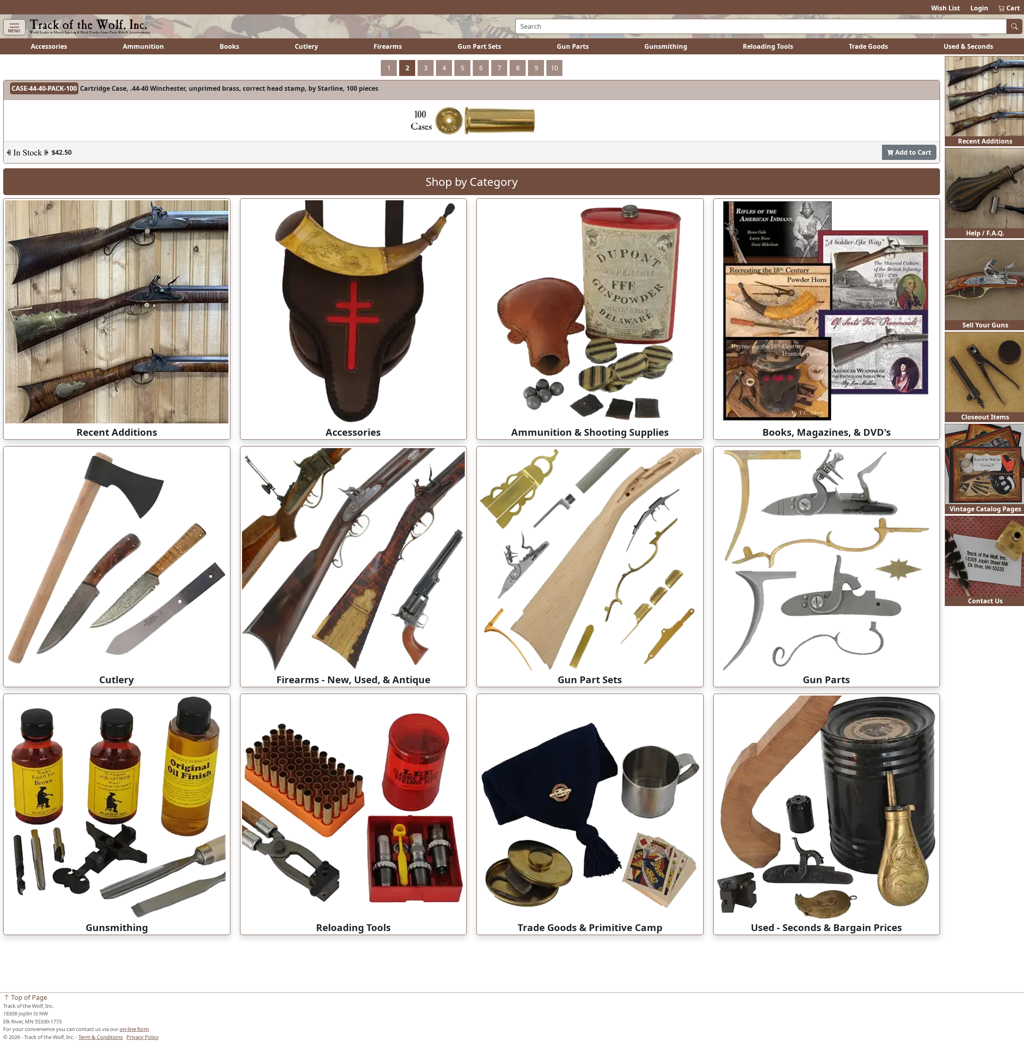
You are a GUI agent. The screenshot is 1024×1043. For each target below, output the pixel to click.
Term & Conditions (100, 1037)
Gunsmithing (665, 46)
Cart (1009, 8)
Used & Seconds (968, 46)
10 (554, 68)
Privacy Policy (142, 1037)
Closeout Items (985, 417)
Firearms (388, 46)
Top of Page (28, 997)
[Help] (27, 152)
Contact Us (985, 600)
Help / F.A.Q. (985, 233)
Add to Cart (912, 152)
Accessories (49, 46)
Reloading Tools (768, 46)
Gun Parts (573, 46)
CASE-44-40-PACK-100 (44, 88)
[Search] (1014, 26)
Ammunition (143, 46)
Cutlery (306, 46)
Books (229, 46)
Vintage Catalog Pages (985, 509)
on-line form (134, 1029)
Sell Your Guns (985, 325)
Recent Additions (985, 141)
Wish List (945, 8)
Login (979, 8)
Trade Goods (868, 46)
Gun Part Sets (479, 46)
